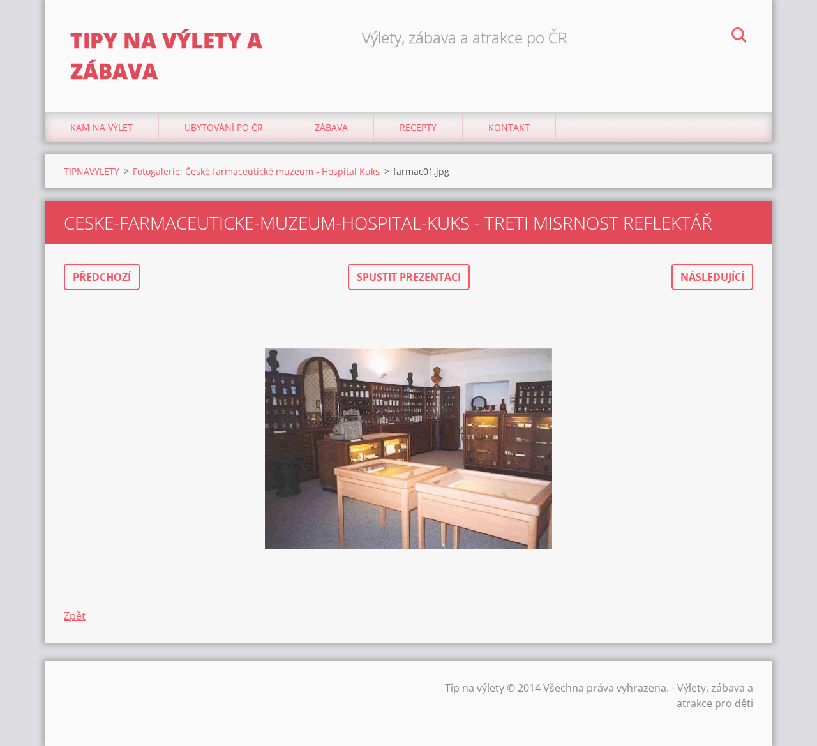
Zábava (331, 127)
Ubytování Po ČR (223, 127)
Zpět (75, 616)
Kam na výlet (101, 127)
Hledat (739, 37)
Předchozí (102, 277)
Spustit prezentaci (409, 277)
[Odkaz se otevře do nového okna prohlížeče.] (408, 449)
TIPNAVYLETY (91, 171)
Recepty (418, 127)
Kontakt (509, 127)
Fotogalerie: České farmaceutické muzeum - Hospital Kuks (256, 171)
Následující (712, 277)
